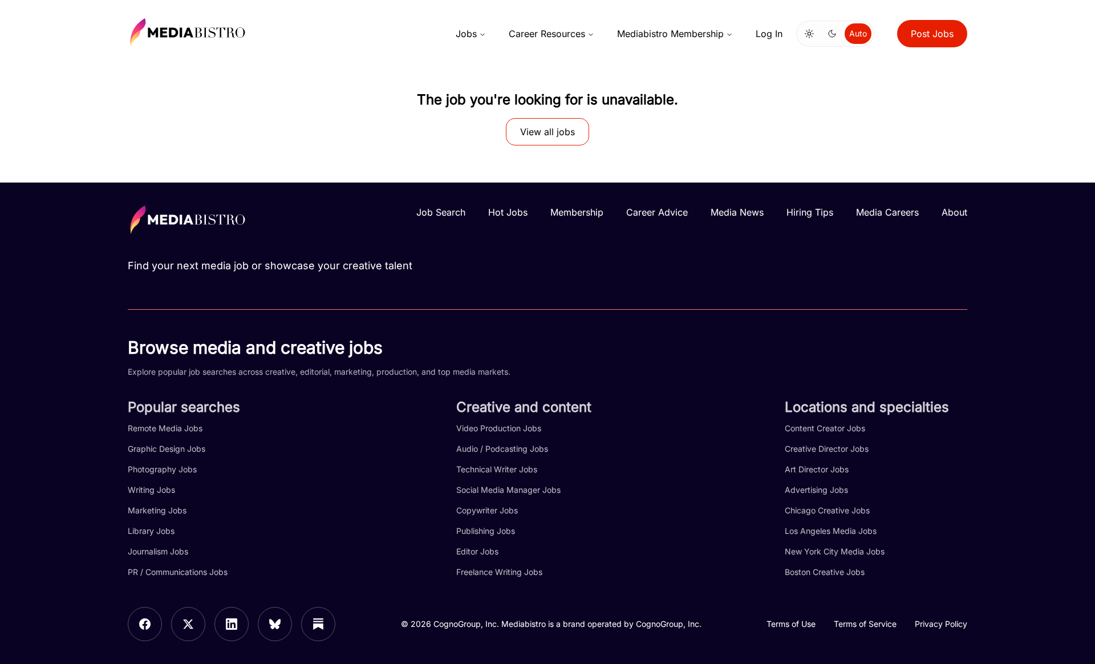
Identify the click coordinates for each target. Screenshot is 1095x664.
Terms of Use (791, 624)
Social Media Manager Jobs (508, 490)
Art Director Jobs (817, 469)
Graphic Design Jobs (166, 449)
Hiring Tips (809, 212)
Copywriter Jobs (487, 510)
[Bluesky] (275, 624)
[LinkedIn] (231, 624)
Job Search (440, 212)
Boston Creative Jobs (825, 572)
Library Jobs (151, 531)
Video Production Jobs (498, 428)
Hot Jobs (508, 212)
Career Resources (547, 33)
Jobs (466, 33)
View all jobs (547, 131)
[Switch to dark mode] (832, 33)
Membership (576, 212)
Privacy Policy (941, 624)
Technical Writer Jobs (496, 469)
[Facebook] (145, 624)
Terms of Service (865, 624)
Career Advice (657, 212)
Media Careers (887, 212)
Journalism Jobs (158, 551)
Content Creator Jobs (825, 428)
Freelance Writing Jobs (499, 572)
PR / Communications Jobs (178, 572)
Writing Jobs (151, 490)
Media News (737, 212)
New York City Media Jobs (835, 551)
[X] (188, 624)
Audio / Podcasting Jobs (502, 449)
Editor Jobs (477, 551)
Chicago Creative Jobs (827, 510)
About (954, 212)
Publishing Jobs (485, 531)
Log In (769, 33)
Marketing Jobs (157, 510)
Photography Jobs (162, 469)
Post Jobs (932, 33)
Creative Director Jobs (827, 449)
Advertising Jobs (816, 490)
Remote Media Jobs (165, 428)
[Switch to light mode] (809, 33)
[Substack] (318, 624)
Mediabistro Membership (670, 33)
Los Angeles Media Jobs (831, 531)
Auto (858, 33)
